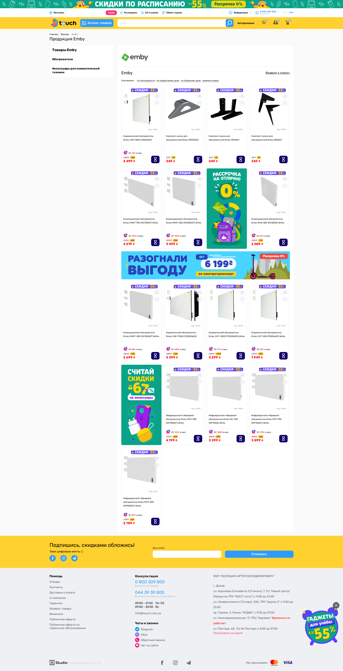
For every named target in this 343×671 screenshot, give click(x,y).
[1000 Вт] (126, 101)
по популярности (146, 80)
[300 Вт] (126, 178)
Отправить (259, 554)
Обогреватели (62, 59)
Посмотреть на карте (228, 633)
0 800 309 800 (150, 582)
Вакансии (56, 614)
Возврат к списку (278, 72)
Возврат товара (60, 608)
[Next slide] (284, 265)
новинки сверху (210, 80)
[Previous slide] (127, 265)
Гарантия (56, 603)
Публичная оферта (62, 619)
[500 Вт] (126, 95)
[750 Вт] (126, 184)
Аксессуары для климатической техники (76, 70)
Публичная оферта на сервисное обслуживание (67, 626)
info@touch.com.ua (148, 613)
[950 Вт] (168, 374)
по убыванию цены (191, 80)
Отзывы (54, 581)
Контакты (56, 587)
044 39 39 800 (149, 592)
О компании (57, 598)
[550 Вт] (126, 190)
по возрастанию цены (167, 80)
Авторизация (245, 23)
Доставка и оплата (62, 592)
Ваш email (158, 548)
